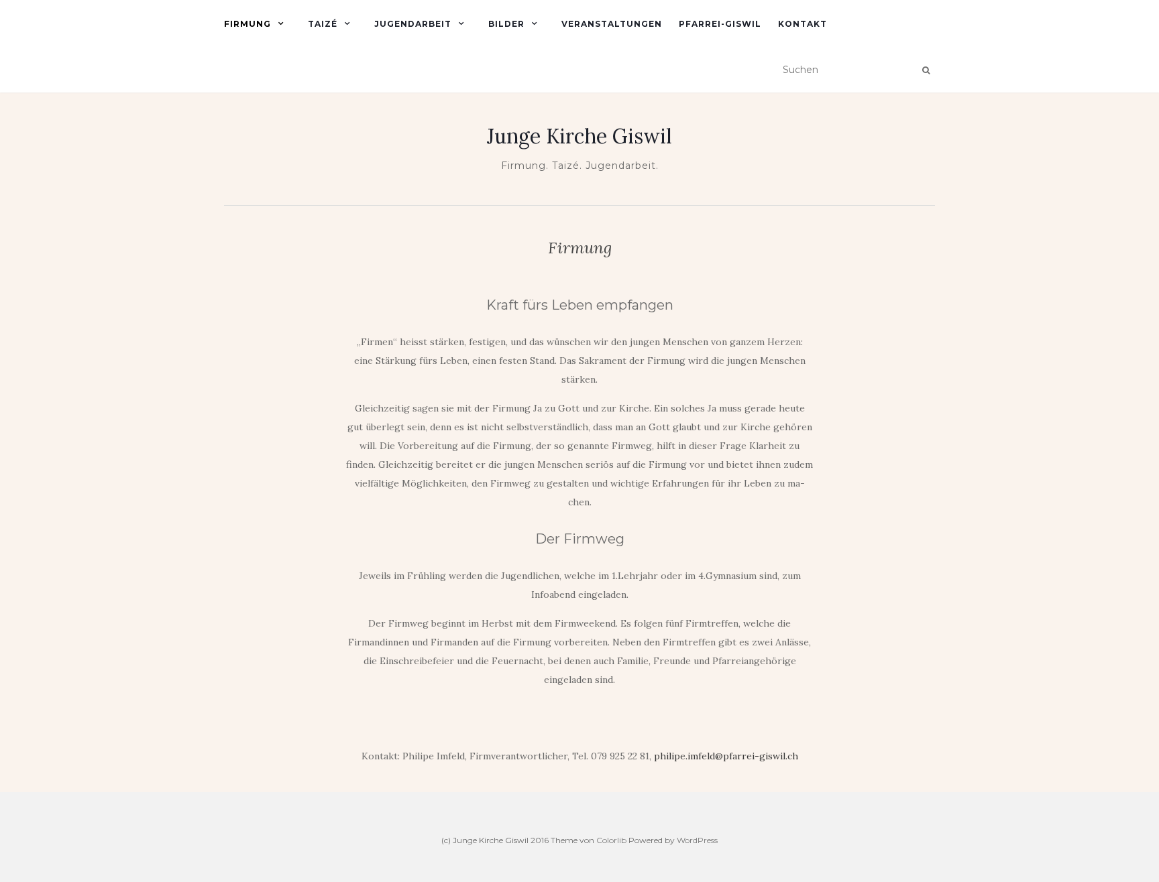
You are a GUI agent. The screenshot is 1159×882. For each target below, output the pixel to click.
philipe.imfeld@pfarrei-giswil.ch (726, 756)
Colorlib (611, 840)
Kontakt (802, 24)
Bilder (506, 24)
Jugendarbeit (412, 24)
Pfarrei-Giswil (720, 24)
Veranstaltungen (611, 24)
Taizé (322, 24)
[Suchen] (926, 70)
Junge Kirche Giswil (579, 136)
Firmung (247, 24)
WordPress (697, 840)
